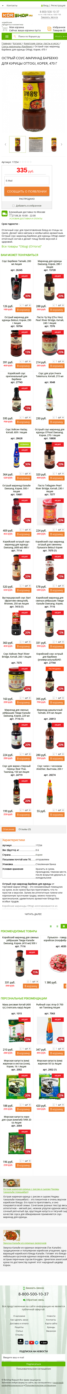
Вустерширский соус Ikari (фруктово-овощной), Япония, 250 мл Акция (16, 600)
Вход (45, 5)
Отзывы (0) (25, 829)
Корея (39, 854)
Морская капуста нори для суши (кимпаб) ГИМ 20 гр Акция (16, 1119)
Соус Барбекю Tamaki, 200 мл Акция (16, 263)
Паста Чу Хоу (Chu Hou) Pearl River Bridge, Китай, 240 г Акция (50, 320)
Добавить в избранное (28, 205)
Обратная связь (35, 1299)
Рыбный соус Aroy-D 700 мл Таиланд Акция (49, 1006)
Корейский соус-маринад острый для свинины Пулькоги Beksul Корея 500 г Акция (50, 546)
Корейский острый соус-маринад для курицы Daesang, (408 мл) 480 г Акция (16, 546)
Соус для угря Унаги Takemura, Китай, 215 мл (49, 375)
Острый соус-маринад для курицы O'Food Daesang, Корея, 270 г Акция (49, 432)
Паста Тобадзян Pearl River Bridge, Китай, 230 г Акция (50, 488)
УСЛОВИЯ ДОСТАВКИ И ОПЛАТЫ (25, 218)
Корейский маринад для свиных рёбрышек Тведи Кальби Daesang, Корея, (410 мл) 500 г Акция (50, 602)
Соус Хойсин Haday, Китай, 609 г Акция (16, 431)
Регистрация (58, 5)
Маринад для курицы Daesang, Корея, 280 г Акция (50, 264)
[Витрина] (64, 926)
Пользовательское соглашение (33, 1368)
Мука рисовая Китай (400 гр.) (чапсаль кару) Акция (16, 1006)
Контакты (12, 5)
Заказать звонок (49, 17)
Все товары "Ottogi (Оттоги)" (22, 246)
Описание (8, 829)
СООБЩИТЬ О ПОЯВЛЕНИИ (27, 191)
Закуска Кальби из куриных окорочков (24, 1243)
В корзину (23, 310)
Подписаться (33, 1364)
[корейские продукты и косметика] (3, 10)
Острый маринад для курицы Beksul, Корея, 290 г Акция (16, 320)
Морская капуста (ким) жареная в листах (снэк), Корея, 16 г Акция (16, 1063)
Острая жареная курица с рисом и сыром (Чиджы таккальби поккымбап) (31, 1190)
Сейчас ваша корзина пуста (21, 29)
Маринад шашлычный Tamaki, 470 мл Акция (49, 711)
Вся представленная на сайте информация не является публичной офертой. (33, 1308)
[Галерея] (57, 926)
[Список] (51, 926)
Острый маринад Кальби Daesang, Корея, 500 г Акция (16, 488)
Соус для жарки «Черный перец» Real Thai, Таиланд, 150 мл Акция (16, 768)
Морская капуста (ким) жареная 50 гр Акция (49, 1062)
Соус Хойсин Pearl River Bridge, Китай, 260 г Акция (16, 655)
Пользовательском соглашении (40, 1385)
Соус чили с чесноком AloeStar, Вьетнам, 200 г (49, 767)
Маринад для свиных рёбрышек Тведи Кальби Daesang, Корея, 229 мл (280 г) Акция (16, 714)
